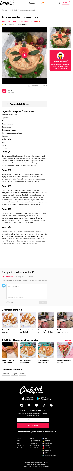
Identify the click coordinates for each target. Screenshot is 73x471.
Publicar (43, 302)
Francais (47, 438)
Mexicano (48, 450)
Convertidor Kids (35, 448)
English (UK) (48, 443)
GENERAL (13, 10)
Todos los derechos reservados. (37, 465)
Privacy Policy (28, 467)
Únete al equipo (34, 445)
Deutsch (47, 441)
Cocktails (19, 448)
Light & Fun (20, 445)
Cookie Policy (38, 467)
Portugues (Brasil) (50, 455)
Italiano (47, 453)
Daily (18, 443)
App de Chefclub (35, 441)
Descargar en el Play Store (44, 398)
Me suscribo (33, 426)
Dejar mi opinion (22, 24)
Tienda (65, 3)
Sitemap (46, 467)
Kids (18, 441)
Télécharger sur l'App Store (28, 398)
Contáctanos (33, 443)
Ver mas (68, 340)
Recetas (32, 3)
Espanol (47, 448)
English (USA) (49, 445)
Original (19, 438)
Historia (32, 438)
